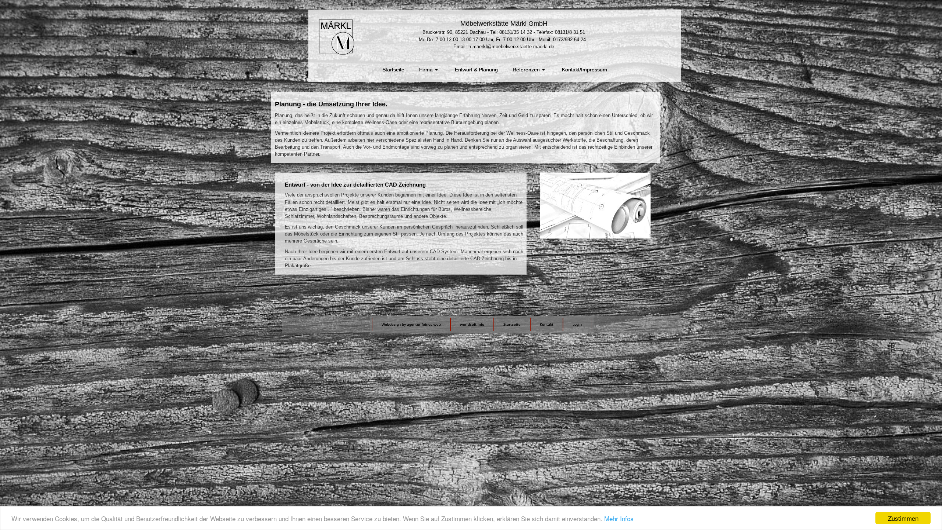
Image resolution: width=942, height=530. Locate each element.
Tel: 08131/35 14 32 (511, 32)
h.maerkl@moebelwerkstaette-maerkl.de (511, 46)
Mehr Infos (619, 518)
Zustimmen (903, 518)
